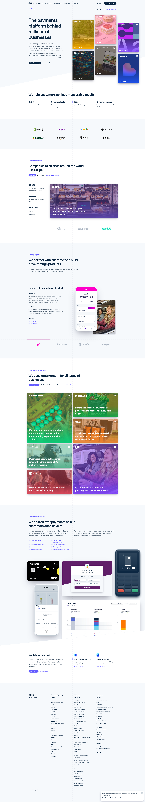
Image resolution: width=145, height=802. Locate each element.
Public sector (77, 749)
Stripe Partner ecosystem (81, 762)
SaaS (42, 385)
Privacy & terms (101, 709)
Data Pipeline (55, 719)
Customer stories (101, 700)
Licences (99, 716)
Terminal (53, 754)
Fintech (76, 733)
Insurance (76, 740)
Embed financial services (61, 549)
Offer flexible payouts (37, 544)
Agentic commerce (79, 702)
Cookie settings (101, 721)
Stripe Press (100, 737)
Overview (98, 9)
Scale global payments (60, 547)
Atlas (52, 700)
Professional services (80, 747)
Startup (32, 175)
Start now (33, 671)
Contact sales (110, 3)
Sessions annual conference (104, 707)
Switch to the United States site (112, 798)
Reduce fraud (35, 547)
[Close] (142, 793)
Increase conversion (37, 549)
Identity (53, 726)
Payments (34, 323)
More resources (101, 723)
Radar (53, 744)
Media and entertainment (81, 742)
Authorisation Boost (57, 702)
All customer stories (110, 9)
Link (52, 733)
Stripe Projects (78, 783)
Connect (33, 321)
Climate (53, 712)
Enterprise (40, 175)
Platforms (50, 385)
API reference (100, 667)
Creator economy (79, 730)
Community (99, 704)
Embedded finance (79, 709)
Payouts (53, 742)
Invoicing (53, 728)
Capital (53, 707)
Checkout (54, 709)
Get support (100, 746)
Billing (52, 704)
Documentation (78, 771)
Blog (97, 702)
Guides (98, 697)
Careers (98, 732)
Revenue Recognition (57, 747)
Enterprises (77, 697)
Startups (76, 700)
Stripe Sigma (55, 749)
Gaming (76, 735)
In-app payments (79, 716)
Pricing (76, 3)
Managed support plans (103, 748)
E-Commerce (60, 385)
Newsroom (99, 734)
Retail (75, 751)
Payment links (55, 737)
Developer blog (78, 785)
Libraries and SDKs (79, 781)
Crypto (53, 716)
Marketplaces (34, 385)
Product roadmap (101, 730)
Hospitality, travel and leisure (82, 737)
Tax (52, 751)
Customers (32, 9)
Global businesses (79, 714)
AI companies (78, 728)
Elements (54, 721)
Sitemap (98, 718)
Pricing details (78, 667)
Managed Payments (57, 735)
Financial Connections (57, 723)
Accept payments (36, 540)
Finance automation (79, 712)
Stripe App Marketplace (81, 760)
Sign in (99, 3)
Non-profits (77, 744)
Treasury (53, 756)
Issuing (53, 730)
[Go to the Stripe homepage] (30, 695)
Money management (80, 721)
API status (77, 776)
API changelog (78, 778)
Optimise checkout (59, 544)
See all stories (34, 63)
